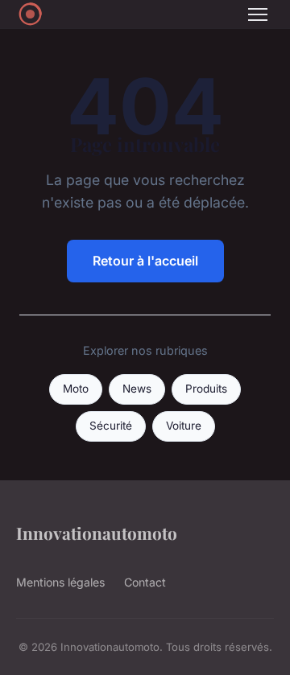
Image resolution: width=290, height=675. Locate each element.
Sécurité (110, 425)
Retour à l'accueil (145, 261)
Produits (206, 388)
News (136, 388)
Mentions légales (60, 582)
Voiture (183, 425)
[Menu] (258, 14)
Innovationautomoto (96, 532)
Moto (76, 388)
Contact (145, 582)
